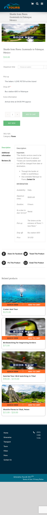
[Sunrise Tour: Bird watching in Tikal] (23, 360)
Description (6, 147)
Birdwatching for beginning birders (19, 342)
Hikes (6, 451)
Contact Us (31, 179)
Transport (7, 442)
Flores (13, 136)
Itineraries (7, 437)
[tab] (7, 147)
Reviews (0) (6, 160)
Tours (6, 446)
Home (6, 433)
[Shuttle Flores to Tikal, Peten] (23, 394)
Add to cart (34, 304)
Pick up (6, 76)
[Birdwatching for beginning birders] (23, 327)
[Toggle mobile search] (37, 3)
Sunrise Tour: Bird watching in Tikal (19, 376)
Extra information (10, 97)
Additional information (6, 154)
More (6, 455)
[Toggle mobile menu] (42, 3)
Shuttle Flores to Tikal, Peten (16, 409)
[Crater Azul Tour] (23, 294)
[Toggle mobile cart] (32, 3)
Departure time (9, 67)
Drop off (7, 87)
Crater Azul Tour (10, 309)
